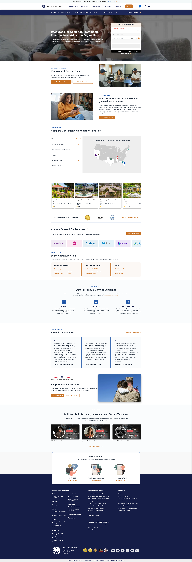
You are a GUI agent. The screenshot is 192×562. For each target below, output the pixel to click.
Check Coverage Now (134, 233)
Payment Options (59, 269)
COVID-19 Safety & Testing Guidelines (127, 508)
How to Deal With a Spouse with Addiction (98, 498)
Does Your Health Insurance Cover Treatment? (99, 525)
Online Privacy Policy (87, 560)
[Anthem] (90, 243)
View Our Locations (61, 82)
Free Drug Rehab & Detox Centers (96, 501)
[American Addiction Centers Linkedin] (123, 550)
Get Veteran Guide (57, 395)
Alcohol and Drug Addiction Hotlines (97, 503)
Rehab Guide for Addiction (92, 269)
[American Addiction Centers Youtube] (132, 550)
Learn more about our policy (111, 295)
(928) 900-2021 (110, 1)
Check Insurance (96, 480)
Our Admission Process (121, 269)
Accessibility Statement (124, 510)
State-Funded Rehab (90, 273)
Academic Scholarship (123, 505)
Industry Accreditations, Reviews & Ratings (128, 503)
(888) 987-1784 (67, 552)
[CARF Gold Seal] (85, 550)
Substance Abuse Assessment (95, 493)
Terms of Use (95, 560)
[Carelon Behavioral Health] (123, 243)
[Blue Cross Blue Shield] (106, 243)
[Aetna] (58, 243)
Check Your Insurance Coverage (63, 271)
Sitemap (69, 560)
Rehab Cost (118, 271)
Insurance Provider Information (62, 273)
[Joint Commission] (90, 550)
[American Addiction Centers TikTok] (137, 550)
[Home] (52, 6)
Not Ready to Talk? (120, 480)
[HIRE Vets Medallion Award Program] (95, 550)
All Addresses (66, 553)
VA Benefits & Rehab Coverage (95, 510)
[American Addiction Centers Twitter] (113, 550)
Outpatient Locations (83, 82)
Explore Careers (122, 501)
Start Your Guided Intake (107, 117)
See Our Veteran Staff (72, 395)
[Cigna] (139, 243)
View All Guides (91, 513)
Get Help (128, 6)
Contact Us (121, 493)
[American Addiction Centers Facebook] (118, 550)
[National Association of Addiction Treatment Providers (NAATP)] (106, 550)
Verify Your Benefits (93, 527)
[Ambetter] (74, 243)
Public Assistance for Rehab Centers (97, 505)
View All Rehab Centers (93, 515)
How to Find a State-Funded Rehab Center (98, 496)
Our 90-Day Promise (123, 496)
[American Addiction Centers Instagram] (127, 550)
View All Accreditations (129, 217)
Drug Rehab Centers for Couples (96, 508)
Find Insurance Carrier (117, 30)
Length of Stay (119, 273)
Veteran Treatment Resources (93, 271)
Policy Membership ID (117, 38)
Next (126, 46)
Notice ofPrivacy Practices (77, 560)
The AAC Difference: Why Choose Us (127, 498)
